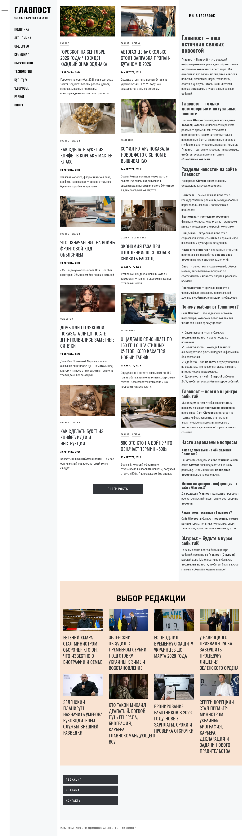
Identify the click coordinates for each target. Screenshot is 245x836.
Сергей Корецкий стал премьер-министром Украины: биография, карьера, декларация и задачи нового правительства (217, 726)
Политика (21, 29)
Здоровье (21, 88)
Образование (23, 63)
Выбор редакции (151, 598)
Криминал (21, 54)
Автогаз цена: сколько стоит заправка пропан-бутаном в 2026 (145, 57)
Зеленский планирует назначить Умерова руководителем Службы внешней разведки (83, 717)
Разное (19, 96)
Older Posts (118, 489)
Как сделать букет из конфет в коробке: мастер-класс (87, 155)
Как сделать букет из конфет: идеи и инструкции (81, 437)
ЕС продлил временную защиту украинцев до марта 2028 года (173, 646)
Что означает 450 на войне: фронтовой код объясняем (87, 248)
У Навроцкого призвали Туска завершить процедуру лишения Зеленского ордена (219, 652)
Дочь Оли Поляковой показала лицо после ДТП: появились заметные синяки (87, 336)
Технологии (23, 71)
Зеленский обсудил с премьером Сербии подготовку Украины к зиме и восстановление (127, 652)
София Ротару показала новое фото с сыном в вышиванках (145, 154)
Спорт (18, 105)
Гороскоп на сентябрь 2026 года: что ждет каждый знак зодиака (83, 57)
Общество (21, 46)
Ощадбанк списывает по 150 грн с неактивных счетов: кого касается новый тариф (146, 348)
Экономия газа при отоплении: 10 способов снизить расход (145, 252)
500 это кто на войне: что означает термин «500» (146, 445)
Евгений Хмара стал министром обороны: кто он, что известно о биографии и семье (82, 649)
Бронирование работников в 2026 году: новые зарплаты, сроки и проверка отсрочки (174, 718)
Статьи (136, 43)
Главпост (32, 9)
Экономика (22, 38)
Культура (21, 80)
